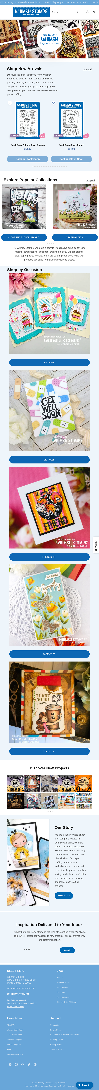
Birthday (49, 362)
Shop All (87, 69)
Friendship (48, 557)
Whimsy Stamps (44, 1083)
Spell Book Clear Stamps (71, 145)
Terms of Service (57, 1049)
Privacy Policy (55, 1044)
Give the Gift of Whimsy (66, 1002)
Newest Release (63, 982)
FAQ (9, 1049)
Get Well (49, 460)
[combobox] (66, 12)
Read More (63, 895)
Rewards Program (14, 1040)
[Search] (78, 12)
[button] (6, 12)
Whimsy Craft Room (15, 1030)
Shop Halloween (63, 997)
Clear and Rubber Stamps (23, 237)
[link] (15, 783)
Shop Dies (61, 992)
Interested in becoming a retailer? (22, 1003)
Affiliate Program (14, 1044)
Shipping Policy (56, 1040)
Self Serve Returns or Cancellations (64, 1035)
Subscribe (67, 950)
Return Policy (55, 1030)
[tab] (32, 166)
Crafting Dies (74, 237)
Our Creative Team (15, 1035)
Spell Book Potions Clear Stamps (28, 145)
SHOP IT (32, 801)
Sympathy (49, 654)
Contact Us (54, 1025)
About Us (11, 1025)
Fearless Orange (67, 1086)
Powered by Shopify (33, 1086)
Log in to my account (16, 1000)
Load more (49, 811)
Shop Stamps (62, 987)
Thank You (49, 751)
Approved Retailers (15, 1006)
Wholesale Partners (15, 1054)
